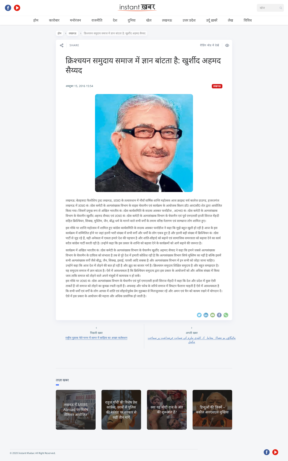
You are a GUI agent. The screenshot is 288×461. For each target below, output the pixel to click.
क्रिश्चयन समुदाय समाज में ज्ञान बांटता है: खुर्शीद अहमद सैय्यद (143, 65)
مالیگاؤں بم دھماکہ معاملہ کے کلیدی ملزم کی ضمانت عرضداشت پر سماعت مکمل (192, 339)
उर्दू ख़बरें (211, 20)
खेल (148, 20)
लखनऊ (167, 20)
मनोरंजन (75, 20)
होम (35, 20)
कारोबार (54, 20)
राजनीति (96, 20)
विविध (248, 20)
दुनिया (132, 20)
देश (115, 20)
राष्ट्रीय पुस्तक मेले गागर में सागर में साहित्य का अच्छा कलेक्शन (96, 338)
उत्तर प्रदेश (189, 20)
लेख (230, 20)
